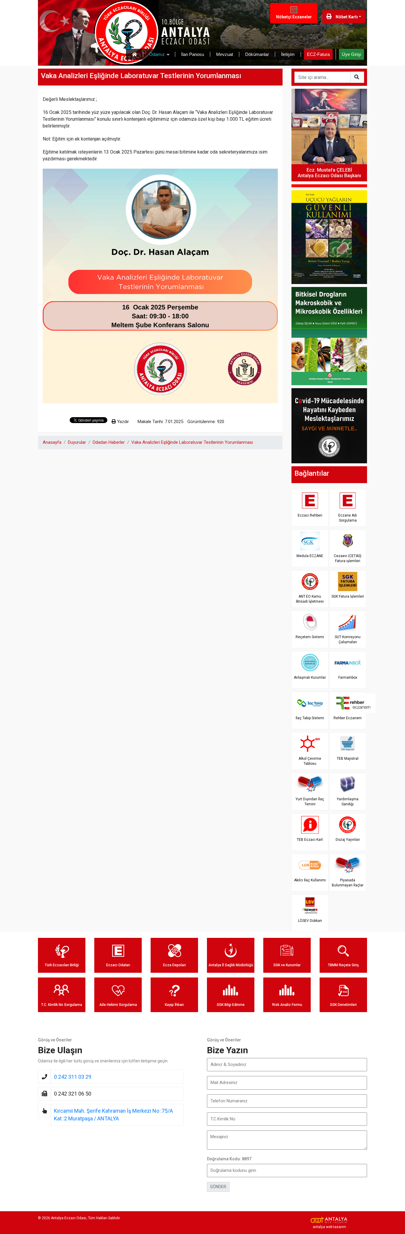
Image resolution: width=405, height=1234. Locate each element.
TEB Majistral (347, 758)
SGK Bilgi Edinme (231, 1005)
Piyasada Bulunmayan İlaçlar (347, 882)
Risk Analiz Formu (287, 1005)
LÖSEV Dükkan (310, 921)
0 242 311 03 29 (72, 1077)
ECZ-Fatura (318, 54)
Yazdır (122, 421)
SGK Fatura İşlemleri (347, 596)
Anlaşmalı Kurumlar (310, 677)
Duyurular (77, 442)
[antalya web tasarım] (329, 1220)
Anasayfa (52, 442)
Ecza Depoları (174, 965)
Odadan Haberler (109, 442)
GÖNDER (218, 1186)
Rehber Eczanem (348, 718)
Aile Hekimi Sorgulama (118, 1005)
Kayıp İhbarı (174, 1005)
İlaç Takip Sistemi (310, 718)
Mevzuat (224, 54)
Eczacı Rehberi (310, 515)
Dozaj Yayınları (348, 840)
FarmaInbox (347, 677)
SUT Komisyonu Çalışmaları (348, 639)
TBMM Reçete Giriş (343, 965)
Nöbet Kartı (346, 16)
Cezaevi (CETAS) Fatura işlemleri (347, 558)
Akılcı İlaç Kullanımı (310, 880)
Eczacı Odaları (118, 965)
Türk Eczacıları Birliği (62, 965)
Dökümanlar (257, 54)
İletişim (288, 54)
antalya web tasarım (329, 1227)
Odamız (157, 54)
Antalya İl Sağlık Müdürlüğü (230, 965)
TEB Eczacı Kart (310, 840)
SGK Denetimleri (343, 1005)
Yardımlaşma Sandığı (347, 801)
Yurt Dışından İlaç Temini (310, 801)
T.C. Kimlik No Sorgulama (61, 1005)
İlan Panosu (192, 54)
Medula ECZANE (309, 556)
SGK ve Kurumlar (287, 965)
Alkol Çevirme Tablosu (310, 761)
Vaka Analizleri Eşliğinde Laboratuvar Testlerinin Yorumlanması (192, 442)
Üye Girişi (351, 54)
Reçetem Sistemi (310, 637)
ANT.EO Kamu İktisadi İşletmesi (310, 599)
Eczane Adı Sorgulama (347, 517)
